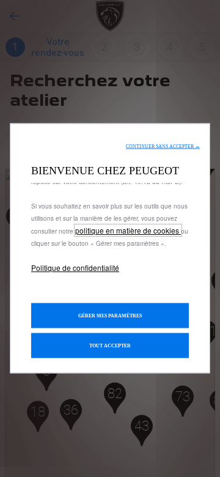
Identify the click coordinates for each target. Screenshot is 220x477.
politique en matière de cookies (128, 231)
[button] (163, 146)
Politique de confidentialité (75, 268)
